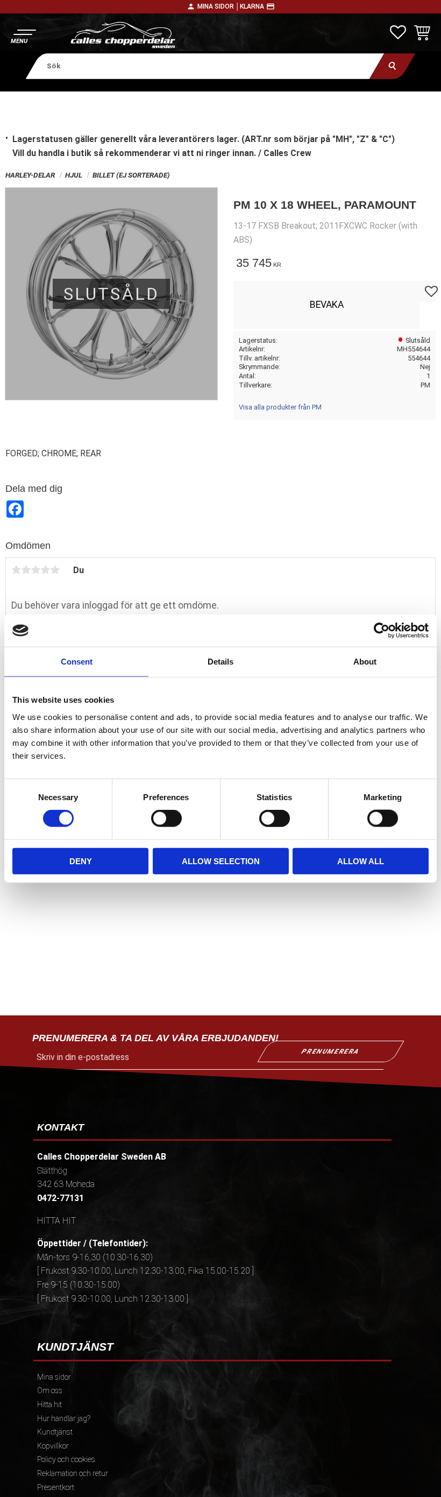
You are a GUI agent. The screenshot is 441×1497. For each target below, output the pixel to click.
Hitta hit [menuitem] (49, 1404)
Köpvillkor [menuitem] (53, 1446)
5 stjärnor (55, 570)
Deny (80, 860)
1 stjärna (16, 570)
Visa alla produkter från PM (280, 407)
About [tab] (364, 661)
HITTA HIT (56, 1221)
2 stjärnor (26, 570)
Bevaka (327, 304)
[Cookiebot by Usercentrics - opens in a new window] (382, 631)
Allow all (360, 860)
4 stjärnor (45, 570)
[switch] (166, 818)
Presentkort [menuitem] (55, 1487)
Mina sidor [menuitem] (54, 1377)
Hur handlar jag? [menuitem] (63, 1418)
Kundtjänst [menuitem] (55, 1432)
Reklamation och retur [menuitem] (72, 1473)
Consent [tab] (77, 661)
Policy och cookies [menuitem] (66, 1459)
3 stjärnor (35, 570)
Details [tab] (220, 661)
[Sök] (392, 66)
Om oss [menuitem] (49, 1390)
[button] (22, 35)
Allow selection (221, 860)
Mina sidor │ (218, 6)
